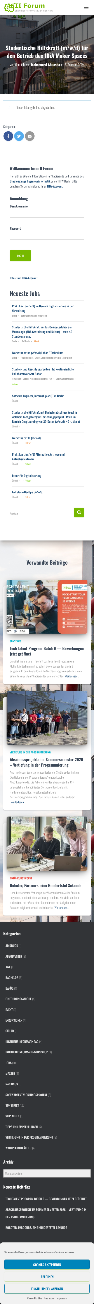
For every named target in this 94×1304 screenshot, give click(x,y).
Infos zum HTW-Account (24, 278)
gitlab (9, 1030)
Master (10, 1073)
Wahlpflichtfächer (18, 1148)
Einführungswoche (21, 878)
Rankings (11, 1084)
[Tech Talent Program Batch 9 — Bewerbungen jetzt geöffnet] (47, 606)
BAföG (9, 988)
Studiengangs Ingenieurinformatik (30, 181)
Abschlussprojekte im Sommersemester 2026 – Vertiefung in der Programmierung (46, 762)
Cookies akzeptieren (47, 1264)
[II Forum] (30, 7)
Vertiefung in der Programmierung (30, 752)
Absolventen (13, 956)
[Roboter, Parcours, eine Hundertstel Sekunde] (47, 843)
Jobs (8, 1062)
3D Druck (11, 945)
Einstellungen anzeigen (47, 1288)
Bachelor (11, 977)
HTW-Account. (55, 186)
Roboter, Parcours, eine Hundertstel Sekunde (45, 885)
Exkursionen (13, 1020)
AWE (7, 967)
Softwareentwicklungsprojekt (26, 1094)
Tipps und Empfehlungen (21, 1126)
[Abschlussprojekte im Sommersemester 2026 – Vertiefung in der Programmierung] (47, 717)
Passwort (15, 228)
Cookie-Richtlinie (34, 1298)
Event (9, 1009)
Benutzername (19, 206)
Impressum (49, 1298)
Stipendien (12, 1116)
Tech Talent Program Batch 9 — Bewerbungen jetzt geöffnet (47, 651)
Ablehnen (47, 1276)
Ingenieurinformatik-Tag (21, 1041)
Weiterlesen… (72, 676)
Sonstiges (15, 641)
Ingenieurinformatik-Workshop (26, 1052)
